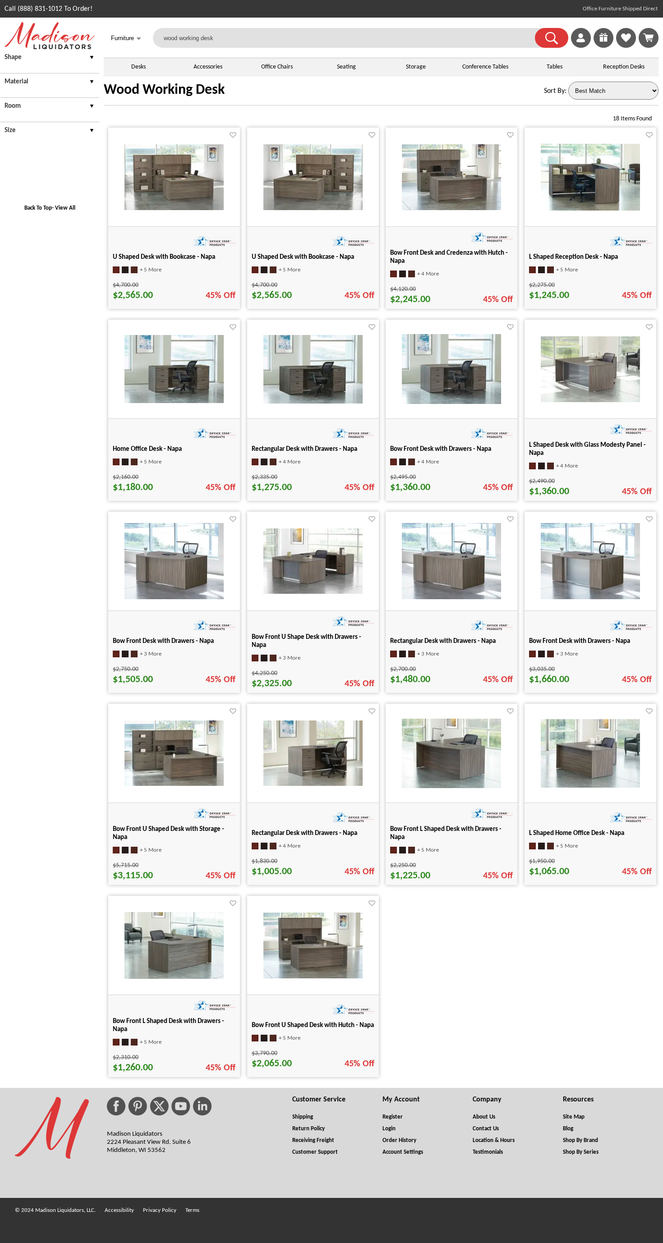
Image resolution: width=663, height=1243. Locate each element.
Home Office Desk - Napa (147, 449)
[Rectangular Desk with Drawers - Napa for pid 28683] (313, 784)
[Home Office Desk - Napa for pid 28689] (174, 401)
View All (65, 208)
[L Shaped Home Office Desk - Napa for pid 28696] (590, 785)
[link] (648, 38)
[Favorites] (626, 46)
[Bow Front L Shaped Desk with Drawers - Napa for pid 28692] (451, 786)
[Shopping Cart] (648, 38)
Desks (138, 67)
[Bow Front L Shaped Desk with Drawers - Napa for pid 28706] (174, 977)
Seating (346, 67)
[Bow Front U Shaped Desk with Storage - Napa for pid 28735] (174, 784)
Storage (416, 67)
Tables (554, 67)
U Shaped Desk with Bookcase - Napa (164, 257)
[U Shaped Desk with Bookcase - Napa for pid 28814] (174, 208)
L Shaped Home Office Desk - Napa (576, 833)
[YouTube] (180, 1106)
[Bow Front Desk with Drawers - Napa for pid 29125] (451, 402)
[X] (159, 1106)
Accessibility (119, 1210)
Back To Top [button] (38, 208)
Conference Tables (485, 67)
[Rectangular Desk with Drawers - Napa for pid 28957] (451, 597)
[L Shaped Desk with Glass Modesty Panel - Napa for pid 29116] (590, 400)
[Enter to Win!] (603, 46)
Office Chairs (277, 67)
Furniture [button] (126, 38)
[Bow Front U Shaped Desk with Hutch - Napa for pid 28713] (313, 976)
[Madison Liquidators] (50, 47)
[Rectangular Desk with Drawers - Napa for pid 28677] (313, 401)
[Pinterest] (137, 1106)
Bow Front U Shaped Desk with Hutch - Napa (313, 1025)
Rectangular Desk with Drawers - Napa (304, 449)
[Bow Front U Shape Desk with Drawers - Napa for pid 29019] (313, 592)
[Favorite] (233, 135)
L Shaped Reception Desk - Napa (573, 257)
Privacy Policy (159, 1210)
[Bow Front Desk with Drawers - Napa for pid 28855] (174, 597)
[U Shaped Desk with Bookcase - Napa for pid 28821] (313, 208)
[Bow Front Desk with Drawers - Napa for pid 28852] (590, 597)
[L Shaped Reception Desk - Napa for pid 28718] (590, 208)
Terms (192, 1210)
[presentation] (49, 59)
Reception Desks (624, 67)
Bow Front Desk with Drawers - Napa (440, 449)
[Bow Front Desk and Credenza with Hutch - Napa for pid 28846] (451, 208)
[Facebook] (116, 1106)
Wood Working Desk (164, 90)
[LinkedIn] (202, 1106)
